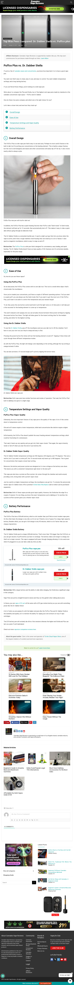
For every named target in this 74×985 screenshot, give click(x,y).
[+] (37, 820)
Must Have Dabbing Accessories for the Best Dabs (58, 770)
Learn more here (44, 648)
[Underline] (17, 820)
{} (34, 820)
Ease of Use (14, 117)
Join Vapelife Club (45, 983)
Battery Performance (17, 128)
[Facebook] (51, 959)
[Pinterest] (65, 959)
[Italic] (14, 820)
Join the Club (57, 948)
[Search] (71, 2)
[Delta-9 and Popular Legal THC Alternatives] (37, 753)
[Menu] (2, 2)
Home (4, 16)
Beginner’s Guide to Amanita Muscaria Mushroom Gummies (14, 770)
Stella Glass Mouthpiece (41, 485)
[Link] (32, 820)
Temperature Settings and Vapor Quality (24, 123)
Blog (8, 16)
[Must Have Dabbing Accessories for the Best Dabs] (59, 753)
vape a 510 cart (20, 603)
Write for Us (40, 951)
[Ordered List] (22, 820)
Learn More (44, 58)
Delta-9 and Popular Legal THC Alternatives (36, 769)
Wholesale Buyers (42, 946)
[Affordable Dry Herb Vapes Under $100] (14, 778)
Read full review (61, 560)
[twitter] (55, 959)
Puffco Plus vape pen (31, 548)
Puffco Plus (19, 246)
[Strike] (19, 820)
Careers (28, 960)
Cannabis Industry (52, 853)
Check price (61, 553)
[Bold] (12, 820)
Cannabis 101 (51, 865)
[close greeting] (72, 973)
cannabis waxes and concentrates (25, 71)
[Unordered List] (24, 820)
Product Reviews (42, 948)
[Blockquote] (27, 820)
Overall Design (15, 112)
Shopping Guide (14, 16)
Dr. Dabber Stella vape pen (33, 569)
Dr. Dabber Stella (16, 328)
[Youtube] (61, 959)
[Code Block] (29, 820)
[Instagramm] (58, 959)
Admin (4, 45)
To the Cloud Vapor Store (52, 636)
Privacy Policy (30, 968)
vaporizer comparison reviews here (25, 629)
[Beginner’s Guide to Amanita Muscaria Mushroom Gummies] (14, 753)
